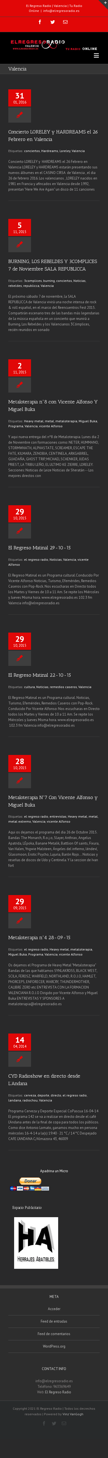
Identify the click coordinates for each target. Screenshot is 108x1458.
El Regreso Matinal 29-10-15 (39, 548)
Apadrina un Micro (54, 1171)
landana (14, 1100)
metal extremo (19, 821)
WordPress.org (54, 1346)
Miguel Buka (88, 421)
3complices (33, 281)
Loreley (65, 151)
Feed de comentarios (54, 1333)
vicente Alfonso (51, 426)
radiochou (30, 1100)
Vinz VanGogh (73, 1414)
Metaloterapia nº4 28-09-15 (39, 937)
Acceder (54, 1309)
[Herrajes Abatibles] (36, 1243)
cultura (29, 687)
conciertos (32, 151)
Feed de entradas (54, 1321)
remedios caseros (63, 687)
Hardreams (49, 151)
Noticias (79, 281)
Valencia (78, 151)
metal (49, 421)
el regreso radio (36, 559)
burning (49, 281)
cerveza (30, 1095)
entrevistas (58, 816)
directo (56, 1095)
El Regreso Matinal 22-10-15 (39, 675)
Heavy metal (33, 421)
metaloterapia (66, 421)
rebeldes (15, 286)
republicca (31, 286)
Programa (15, 426)
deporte (43, 1095)
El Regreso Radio (58, 1392)
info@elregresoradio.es (61, 11)
